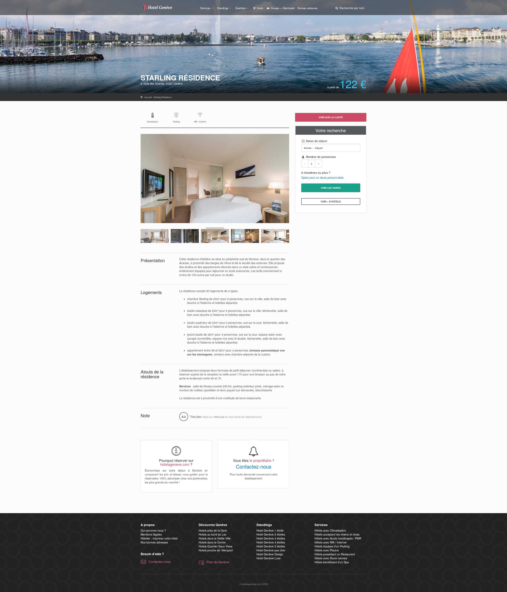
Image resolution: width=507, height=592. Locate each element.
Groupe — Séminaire (282, 8)
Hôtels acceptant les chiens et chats (336, 534)
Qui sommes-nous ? (153, 530)
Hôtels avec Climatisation (330, 530)
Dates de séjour (316, 141)
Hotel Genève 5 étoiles (270, 546)
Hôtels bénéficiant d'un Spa (331, 562)
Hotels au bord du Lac (212, 534)
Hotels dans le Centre (212, 542)
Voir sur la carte (331, 117)
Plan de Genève (218, 562)
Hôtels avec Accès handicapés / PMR (337, 538)
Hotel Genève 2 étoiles (270, 534)
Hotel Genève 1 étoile (270, 530)
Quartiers (240, 8)
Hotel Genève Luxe (268, 558)
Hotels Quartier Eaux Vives (215, 546)
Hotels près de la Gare (213, 530)
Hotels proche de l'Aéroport (216, 550)
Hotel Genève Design (269, 554)
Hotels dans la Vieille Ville (215, 538)
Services (205, 8)
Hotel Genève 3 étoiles (270, 538)
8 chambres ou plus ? (316, 173)
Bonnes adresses (308, 8)
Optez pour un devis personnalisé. (322, 178)
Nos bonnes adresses (154, 542)
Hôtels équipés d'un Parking (332, 546)
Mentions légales (151, 534)
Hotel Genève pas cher (270, 550)
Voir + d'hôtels (331, 201)
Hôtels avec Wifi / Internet (330, 542)
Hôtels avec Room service (330, 558)
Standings (223, 8)
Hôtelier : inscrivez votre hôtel (159, 538)
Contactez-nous (253, 466)
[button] (349, 8)
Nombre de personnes (320, 157)
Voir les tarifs (331, 188)
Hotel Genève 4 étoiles (270, 542)
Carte (259, 8)
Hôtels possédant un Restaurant (334, 554)
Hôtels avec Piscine (326, 550)
